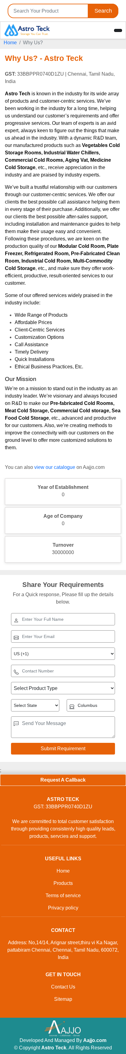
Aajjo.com (94, 1040)
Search (103, 11)
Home (10, 42)
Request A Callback (63, 780)
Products (63, 883)
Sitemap (63, 999)
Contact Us (63, 986)
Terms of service (63, 895)
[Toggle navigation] (118, 30)
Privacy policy (63, 907)
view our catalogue (54, 467)
